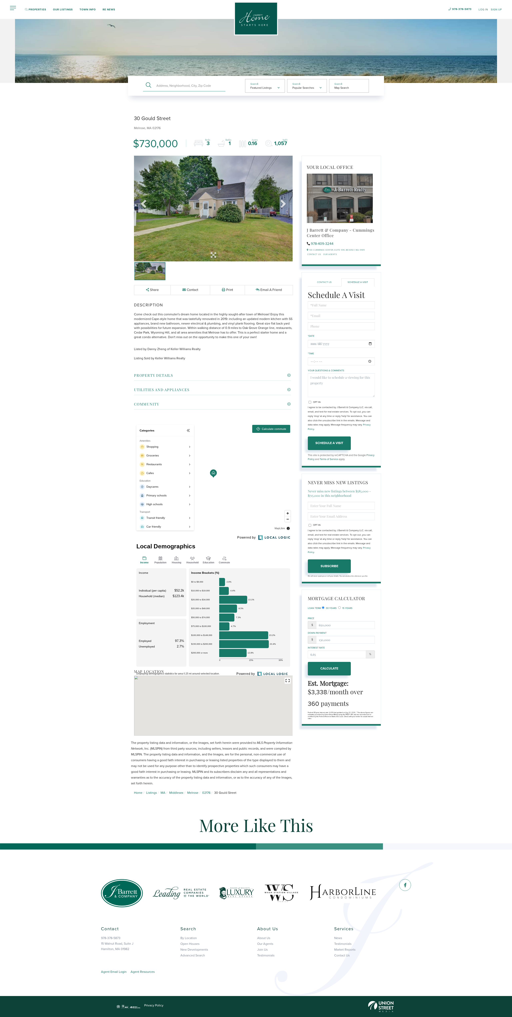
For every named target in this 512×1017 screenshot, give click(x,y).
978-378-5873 (462, 9)
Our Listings (63, 9)
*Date (311, 336)
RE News (109, 9)
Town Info (88, 9)
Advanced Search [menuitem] (192, 955)
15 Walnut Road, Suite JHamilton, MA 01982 (117, 946)
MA (163, 793)
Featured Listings (261, 88)
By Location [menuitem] (188, 938)
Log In (483, 9)
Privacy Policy (153, 1005)
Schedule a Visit (358, 282)
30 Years (331, 608)
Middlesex (176, 793)
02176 (206, 793)
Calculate (329, 668)
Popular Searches (303, 88)
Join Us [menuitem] (262, 950)
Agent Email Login (114, 972)
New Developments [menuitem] (194, 950)
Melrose (192, 793)
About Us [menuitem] (263, 938)
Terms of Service (329, 459)
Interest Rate (316, 647)
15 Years (347, 608)
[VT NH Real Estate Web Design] (381, 1006)
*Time (311, 353)
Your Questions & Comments (326, 370)
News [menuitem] (338, 938)
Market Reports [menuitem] (344, 950)
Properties (37, 9)
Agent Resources (143, 972)
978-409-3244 (322, 243)
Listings (151, 793)
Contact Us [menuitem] (342, 955)
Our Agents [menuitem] (265, 944)
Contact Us (314, 254)
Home (138, 793)
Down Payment (317, 633)
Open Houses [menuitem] (189, 944)
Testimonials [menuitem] (265, 955)
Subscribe (329, 566)
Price (311, 618)
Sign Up (496, 9)
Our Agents (330, 254)
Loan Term (314, 608)
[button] (148, 85)
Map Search (341, 88)
